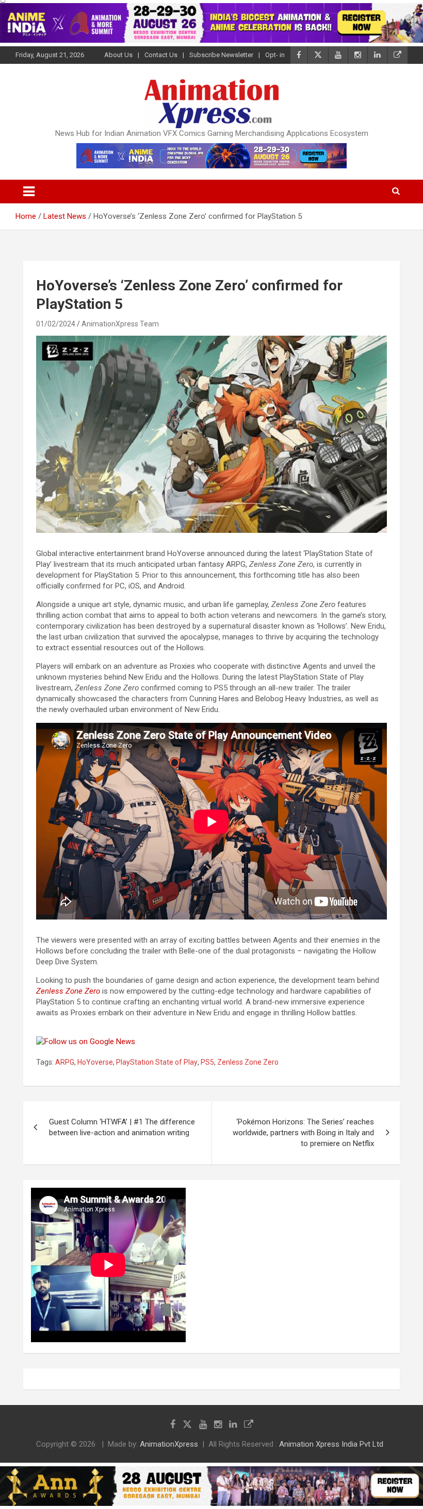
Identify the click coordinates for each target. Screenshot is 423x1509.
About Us (118, 55)
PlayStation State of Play (157, 1062)
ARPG (64, 1062)
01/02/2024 (55, 324)
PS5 (207, 1062)
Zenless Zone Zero (68, 991)
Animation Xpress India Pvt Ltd (331, 1444)
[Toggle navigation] (28, 191)
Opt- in (275, 55)
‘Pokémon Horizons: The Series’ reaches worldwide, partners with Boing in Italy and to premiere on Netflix (303, 1132)
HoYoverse (95, 1062)
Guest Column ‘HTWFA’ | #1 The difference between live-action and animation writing (122, 1127)
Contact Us (160, 55)
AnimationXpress (169, 1444)
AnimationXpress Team (120, 324)
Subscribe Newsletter (221, 55)
